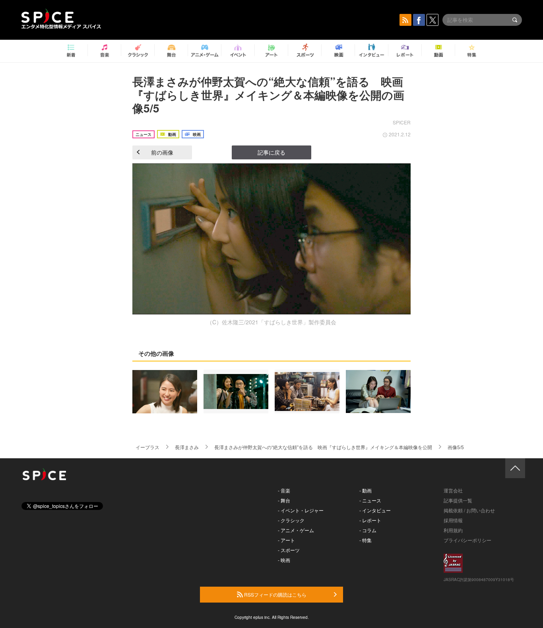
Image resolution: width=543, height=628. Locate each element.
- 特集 (365, 540)
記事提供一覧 (458, 500)
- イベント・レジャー (301, 510)
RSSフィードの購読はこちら (274, 594)
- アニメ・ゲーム (296, 530)
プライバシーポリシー (467, 540)
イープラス (147, 447)
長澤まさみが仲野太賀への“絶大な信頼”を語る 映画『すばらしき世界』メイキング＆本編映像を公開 (323, 447)
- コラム (367, 530)
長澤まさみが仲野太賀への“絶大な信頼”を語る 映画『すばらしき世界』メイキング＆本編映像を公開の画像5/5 (268, 94)
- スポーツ (289, 550)
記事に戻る (271, 152)
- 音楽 (284, 490)
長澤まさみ (187, 447)
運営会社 (453, 490)
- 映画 (284, 559)
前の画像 (162, 152)
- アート (286, 540)
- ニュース (370, 500)
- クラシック (291, 520)
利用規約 (453, 530)
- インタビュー (375, 510)
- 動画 (365, 490)
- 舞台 (284, 500)
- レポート (370, 520)
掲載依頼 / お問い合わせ (469, 510)
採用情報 (453, 520)
